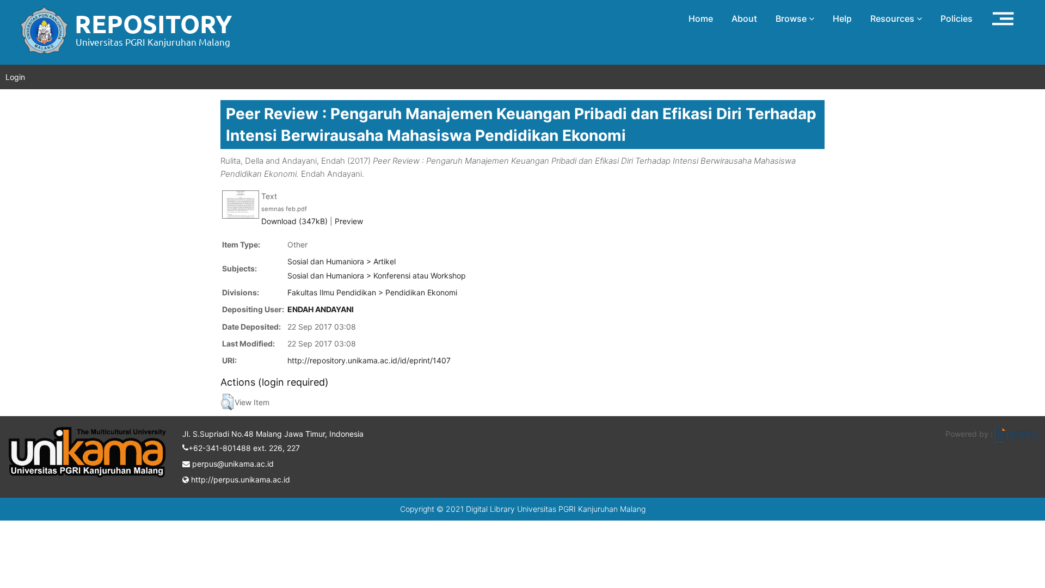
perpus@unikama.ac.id (232, 463)
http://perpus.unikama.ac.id (239, 479)
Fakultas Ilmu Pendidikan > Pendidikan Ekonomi (372, 292)
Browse (792, 18)
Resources (893, 18)
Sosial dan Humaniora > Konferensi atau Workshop (376, 275)
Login (15, 77)
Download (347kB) (294, 221)
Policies (957, 18)
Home (701, 18)
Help (842, 18)
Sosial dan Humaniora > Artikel (341, 261)
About (744, 18)
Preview (349, 221)
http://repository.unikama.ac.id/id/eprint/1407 (369, 360)
